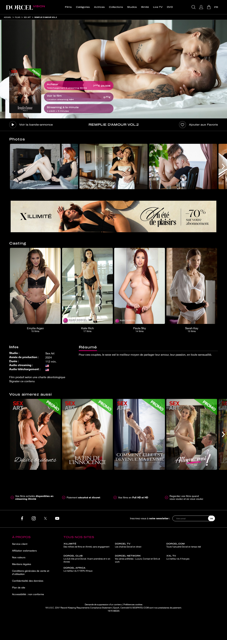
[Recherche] (194, 7)
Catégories (83, 7)
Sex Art (27, 17)
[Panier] (209, 7)
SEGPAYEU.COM (140, 607)
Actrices (99, 7)
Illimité (145, 7)
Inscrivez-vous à (150, 518)
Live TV (158, 7)
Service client (19, 543)
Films (68, 7)
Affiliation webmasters (24, 550)
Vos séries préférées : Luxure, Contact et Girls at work (137, 559)
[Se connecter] (201, 7)
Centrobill (125, 607)
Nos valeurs (18, 557)
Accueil (7, 17)
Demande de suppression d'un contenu (103, 604)
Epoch (116, 607)
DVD (170, 7)
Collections (116, 7)
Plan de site (18, 587)
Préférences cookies (132, 604)
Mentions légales (21, 564)
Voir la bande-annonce (36, 124)
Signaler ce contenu (22, 381)
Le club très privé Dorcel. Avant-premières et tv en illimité (86, 559)
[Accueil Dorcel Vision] (25, 7)
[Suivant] (223, 166)
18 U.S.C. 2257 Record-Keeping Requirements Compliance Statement (78, 607)
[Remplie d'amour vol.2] (25, 90)
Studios (132, 7)
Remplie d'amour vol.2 (45, 17)
